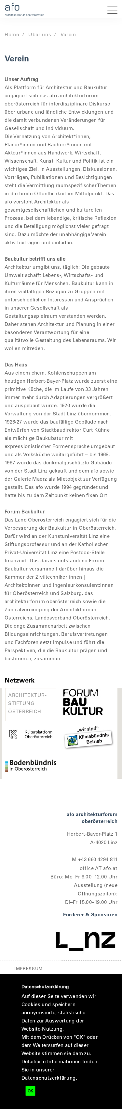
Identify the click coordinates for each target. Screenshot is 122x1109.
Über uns (39, 34)
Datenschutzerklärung (48, 1077)
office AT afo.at (98, 868)
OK (30, 1090)
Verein (68, 34)
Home (12, 34)
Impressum (28, 968)
